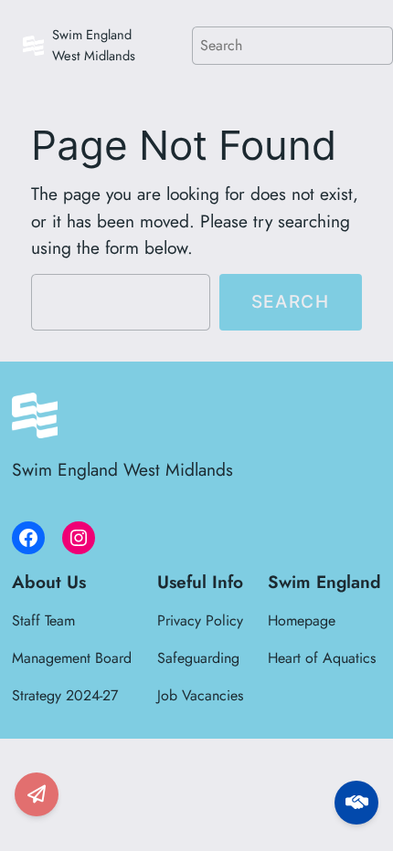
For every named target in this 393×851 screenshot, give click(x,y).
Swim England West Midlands (93, 45)
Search (290, 301)
